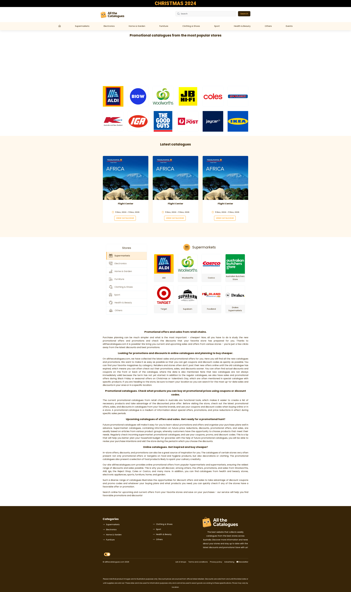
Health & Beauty (242, 26)
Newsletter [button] (243, 562)
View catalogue (125, 218)
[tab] (126, 256)
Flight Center (125, 203)
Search (244, 13)
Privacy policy (216, 562)
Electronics (109, 26)
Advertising (229, 562)
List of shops (181, 562)
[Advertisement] (175, 62)
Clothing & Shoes (191, 26)
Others (268, 26)
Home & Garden (137, 26)
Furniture (163, 26)
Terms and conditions (198, 562)
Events (289, 26)
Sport (217, 26)
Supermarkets (82, 26)
